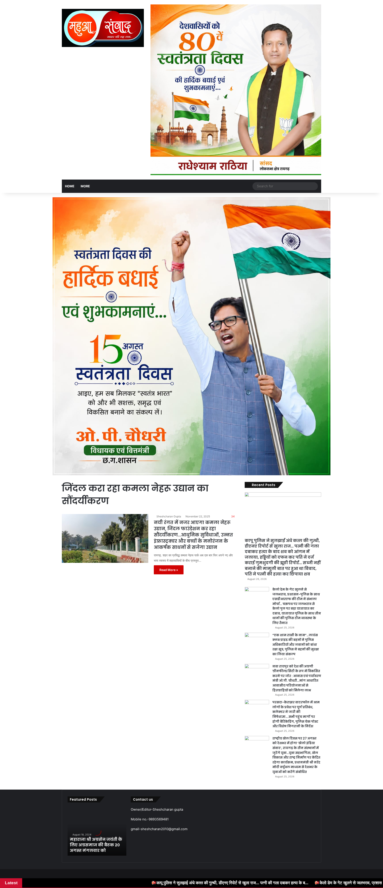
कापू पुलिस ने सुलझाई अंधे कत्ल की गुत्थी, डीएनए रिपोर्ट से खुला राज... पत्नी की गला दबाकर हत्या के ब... (134, 882)
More (85, 186)
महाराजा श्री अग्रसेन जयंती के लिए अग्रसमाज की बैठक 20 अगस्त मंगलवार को (96, 845)
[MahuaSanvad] (103, 28)
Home (69, 186)
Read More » (168, 570)
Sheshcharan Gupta (168, 516)
